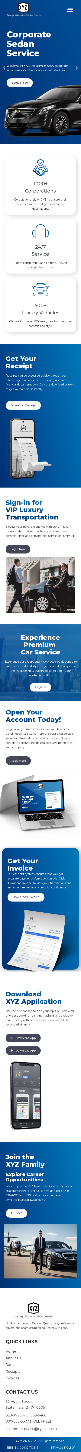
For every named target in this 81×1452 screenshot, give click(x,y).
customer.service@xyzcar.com (31, 1429)
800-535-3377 (17, 1421)
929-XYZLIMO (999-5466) (26, 1415)
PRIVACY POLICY (63, 1447)
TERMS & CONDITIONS (22, 1447)
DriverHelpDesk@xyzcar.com (25, 1199)
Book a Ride (19, 82)
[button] (71, 10)
